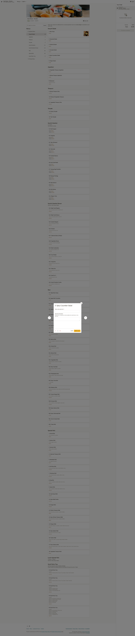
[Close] (81, 303)
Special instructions (59, 313)
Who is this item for (59, 309)
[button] (49, 319)
